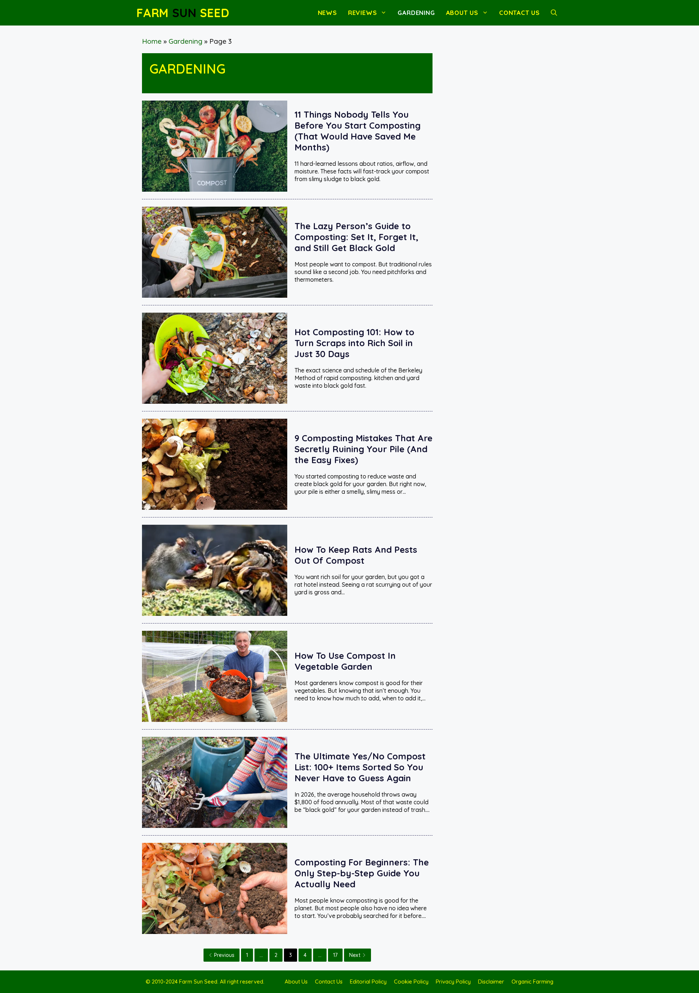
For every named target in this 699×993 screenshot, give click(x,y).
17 (335, 955)
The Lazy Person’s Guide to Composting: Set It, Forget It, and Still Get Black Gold (356, 236)
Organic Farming (532, 981)
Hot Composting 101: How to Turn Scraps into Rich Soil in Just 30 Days (354, 343)
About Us (462, 12)
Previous (224, 955)
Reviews (362, 12)
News (327, 12)
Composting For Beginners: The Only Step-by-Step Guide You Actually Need (362, 873)
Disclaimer (491, 981)
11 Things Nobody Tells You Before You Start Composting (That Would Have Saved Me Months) (357, 131)
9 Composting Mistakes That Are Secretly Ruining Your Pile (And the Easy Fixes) (364, 449)
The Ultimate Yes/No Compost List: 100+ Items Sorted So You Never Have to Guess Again (360, 767)
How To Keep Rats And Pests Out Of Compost (356, 555)
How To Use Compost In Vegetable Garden (345, 661)
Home (152, 41)
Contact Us (519, 12)
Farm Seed (183, 12)
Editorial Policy (368, 981)
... (261, 955)
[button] (553, 13)
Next (354, 955)
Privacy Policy (453, 981)
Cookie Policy (411, 981)
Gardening (416, 12)
